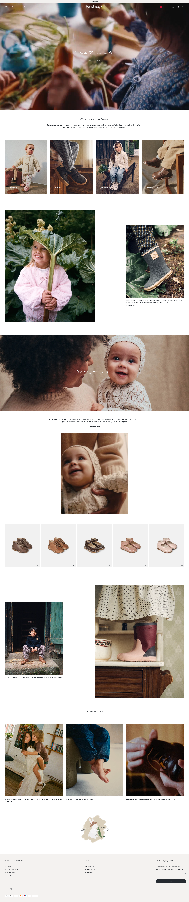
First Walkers (14, 188)
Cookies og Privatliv (10, 875)
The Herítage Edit (152, 188)
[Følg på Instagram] (11, 889)
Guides (19, 7)
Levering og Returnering (11, 869)
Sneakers (58, 188)
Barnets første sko (90, 869)
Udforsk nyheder (94, 60)
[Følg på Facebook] (6, 889)
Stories (26, 7)
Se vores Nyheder (131, 305)
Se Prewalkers (94, 426)
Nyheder (7, 7)
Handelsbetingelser (10, 872)
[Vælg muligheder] (37, 565)
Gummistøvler (105, 188)
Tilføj (171, 881)
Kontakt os (8, 866)
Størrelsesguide (89, 866)
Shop (13, 7)
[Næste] (180, 544)
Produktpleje (88, 875)
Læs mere (7, 805)
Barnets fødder (89, 872)
